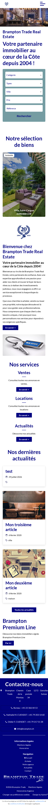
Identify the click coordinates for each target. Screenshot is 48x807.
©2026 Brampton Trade (16, 787)
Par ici (8, 643)
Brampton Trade (10, 692)
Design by (40, 794)
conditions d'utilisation (17, 804)
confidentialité (39, 801)
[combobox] (24, 75)
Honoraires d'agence (25, 791)
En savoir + (10, 327)
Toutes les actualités (24, 609)
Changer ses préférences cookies (16, 794)
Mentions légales (35, 787)
